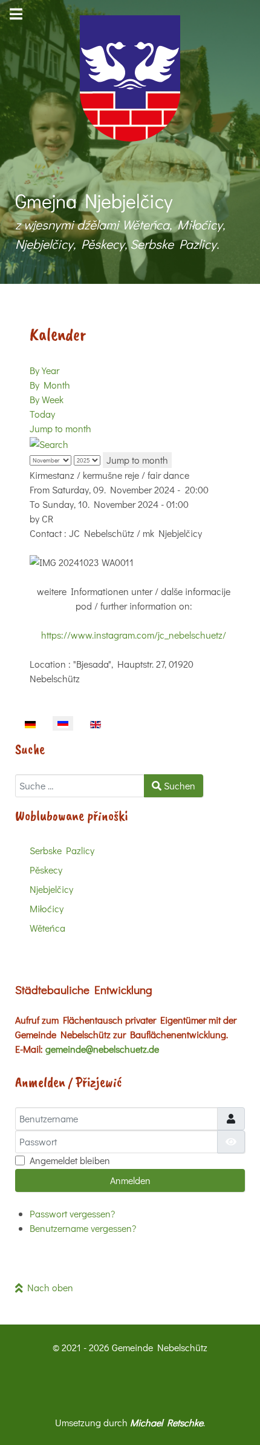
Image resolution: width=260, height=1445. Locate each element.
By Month (50, 384)
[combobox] (80, 785)
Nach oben (48, 1287)
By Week (46, 399)
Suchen (178, 785)
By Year (44, 370)
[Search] (49, 442)
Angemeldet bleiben (70, 1160)
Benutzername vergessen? (83, 1228)
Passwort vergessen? (72, 1213)
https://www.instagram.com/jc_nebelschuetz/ (133, 634)
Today (42, 413)
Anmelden (130, 1180)
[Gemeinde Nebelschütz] (130, 78)
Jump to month (60, 428)
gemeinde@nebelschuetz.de (102, 1048)
